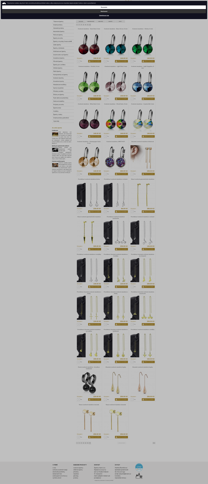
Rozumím (104, 7)
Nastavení (104, 11)
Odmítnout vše (104, 15)
